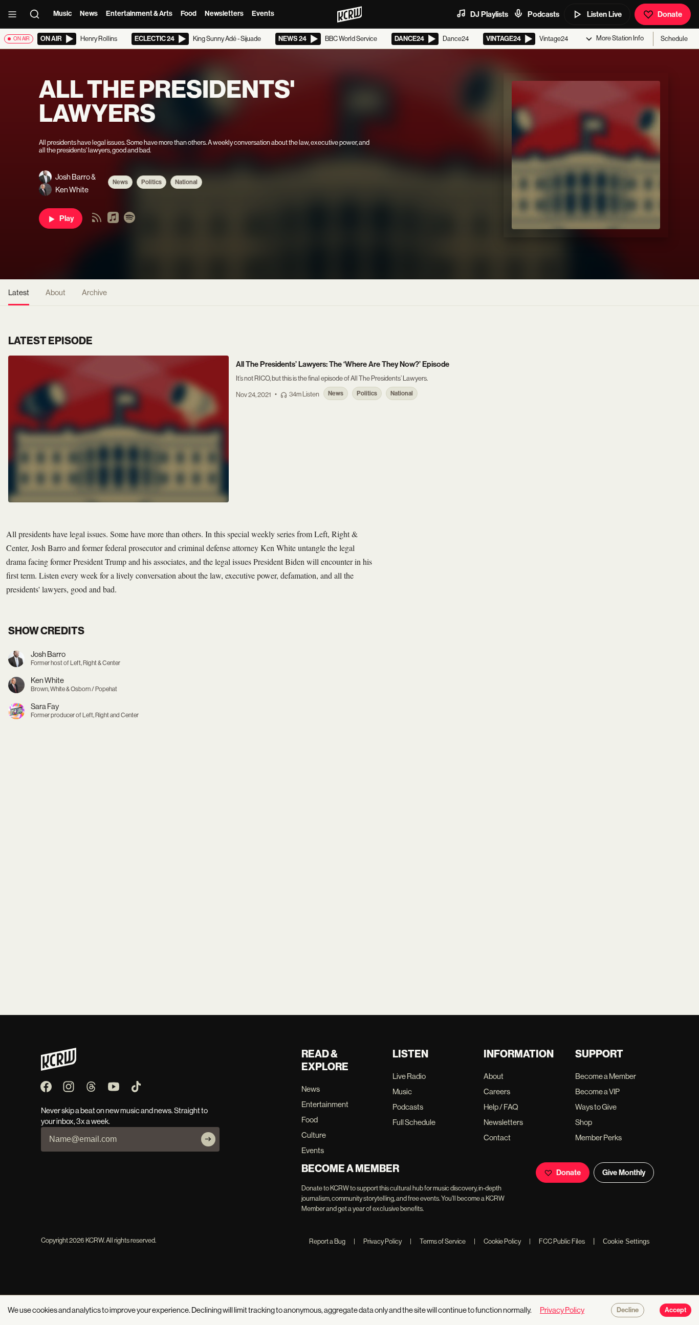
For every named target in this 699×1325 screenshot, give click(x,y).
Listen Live (604, 14)
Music (62, 13)
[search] (38, 14)
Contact (497, 1137)
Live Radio (409, 1076)
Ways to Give (596, 1106)
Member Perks (598, 1137)
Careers (497, 1091)
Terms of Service (438, 1241)
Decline (628, 1310)
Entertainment (324, 1104)
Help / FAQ (501, 1106)
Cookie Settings (626, 1241)
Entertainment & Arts (139, 13)
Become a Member (605, 1076)
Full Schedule (413, 1122)
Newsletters (224, 13)
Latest (18, 292)
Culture (313, 1135)
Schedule (674, 38)
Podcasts (543, 14)
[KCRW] (58, 1068)
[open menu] (15, 14)
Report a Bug (327, 1241)
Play (66, 218)
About (55, 292)
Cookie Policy (497, 1241)
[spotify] (129, 221)
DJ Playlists (489, 14)
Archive (94, 292)
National (186, 182)
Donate (670, 14)
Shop (583, 1122)
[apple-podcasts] (113, 221)
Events (263, 13)
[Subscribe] (208, 1139)
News (89, 13)
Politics (151, 182)
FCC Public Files (557, 1241)
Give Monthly (623, 1172)
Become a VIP (597, 1091)
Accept (675, 1310)
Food (188, 13)
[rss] (97, 221)
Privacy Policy (378, 1241)
